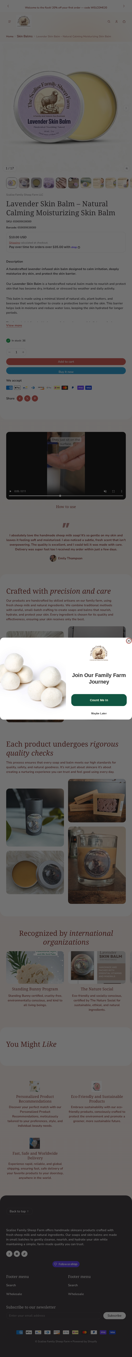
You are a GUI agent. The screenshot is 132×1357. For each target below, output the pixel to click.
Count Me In (99, 700)
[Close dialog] (129, 641)
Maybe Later (99, 713)
